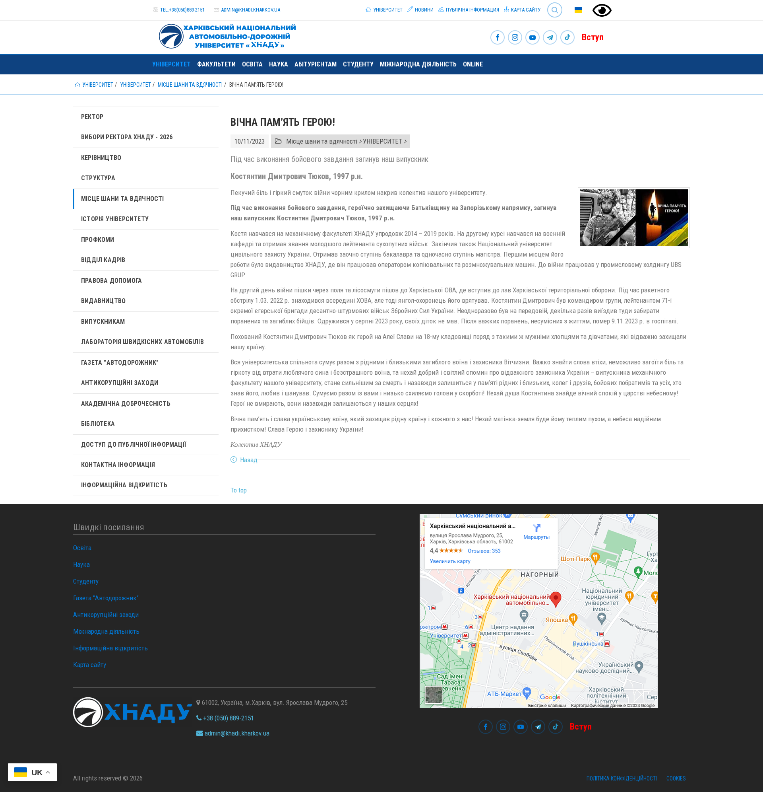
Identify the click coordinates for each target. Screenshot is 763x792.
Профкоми (97, 239)
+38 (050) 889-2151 (227, 718)
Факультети (216, 64)
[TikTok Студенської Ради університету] (567, 37)
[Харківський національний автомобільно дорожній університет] (224, 35)
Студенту (358, 64)
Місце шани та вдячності (122, 198)
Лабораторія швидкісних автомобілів (142, 342)
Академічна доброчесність (125, 403)
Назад (249, 460)
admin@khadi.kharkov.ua (250, 10)
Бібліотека (98, 424)
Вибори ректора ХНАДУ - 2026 (126, 137)
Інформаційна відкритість (124, 485)
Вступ (593, 37)
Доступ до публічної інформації (133, 444)
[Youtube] (532, 37)
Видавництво (103, 301)
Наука (278, 64)
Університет (387, 10)
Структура (98, 178)
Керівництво (101, 158)
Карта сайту (525, 10)
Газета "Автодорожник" (120, 362)
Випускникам (103, 321)
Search (551, 4)
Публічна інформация (472, 10)
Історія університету (115, 219)
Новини (424, 10)
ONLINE (473, 64)
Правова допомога (111, 280)
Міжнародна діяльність (418, 64)
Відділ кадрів (103, 260)
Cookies (676, 778)
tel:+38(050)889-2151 (182, 10)
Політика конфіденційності (622, 778)
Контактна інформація (118, 465)
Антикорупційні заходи (119, 383)
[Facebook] (497, 37)
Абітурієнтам (315, 64)
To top (238, 490)
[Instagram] (515, 37)
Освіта (252, 64)
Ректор (92, 117)
